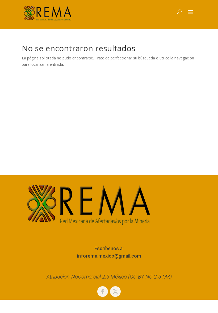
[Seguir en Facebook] (102, 291)
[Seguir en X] (115, 291)
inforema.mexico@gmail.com (109, 256)
